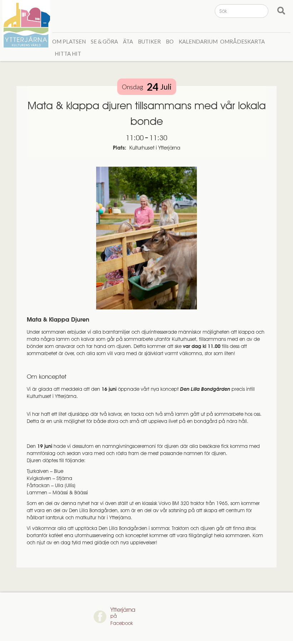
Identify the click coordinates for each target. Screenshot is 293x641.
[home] (27, 23)
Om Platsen (69, 41)
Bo (170, 41)
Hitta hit (68, 53)
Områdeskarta (242, 41)
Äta (128, 41)
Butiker (149, 41)
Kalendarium (198, 41)
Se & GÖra (104, 41)
